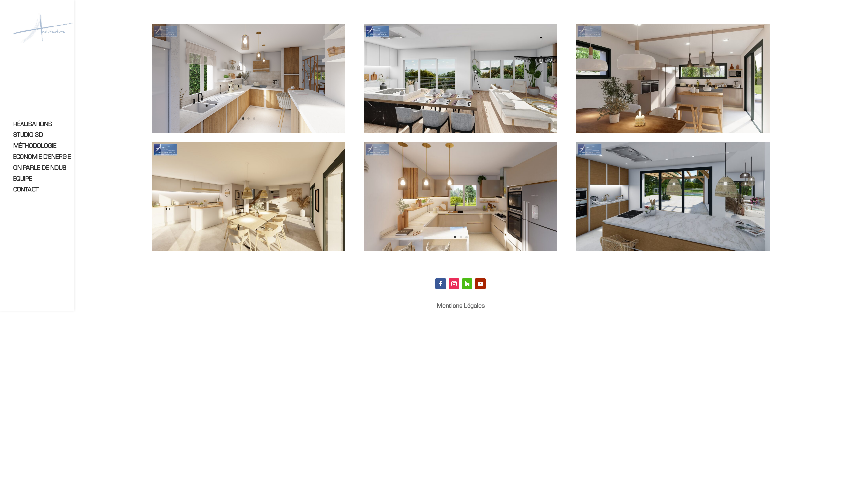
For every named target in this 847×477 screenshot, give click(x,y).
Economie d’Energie (42, 157)
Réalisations (32, 125)
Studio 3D (28, 135)
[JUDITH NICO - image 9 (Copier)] (673, 250)
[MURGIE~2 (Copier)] (248, 250)
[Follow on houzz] (467, 283)
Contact (26, 190)
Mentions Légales (461, 306)
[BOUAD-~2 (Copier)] (248, 132)
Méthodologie (34, 146)
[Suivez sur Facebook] (440, 283)
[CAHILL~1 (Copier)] (460, 132)
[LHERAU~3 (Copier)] (460, 250)
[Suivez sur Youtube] (480, 283)
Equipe (22, 179)
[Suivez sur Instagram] (454, 283)
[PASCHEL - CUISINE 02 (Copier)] (673, 132)
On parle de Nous (39, 168)
